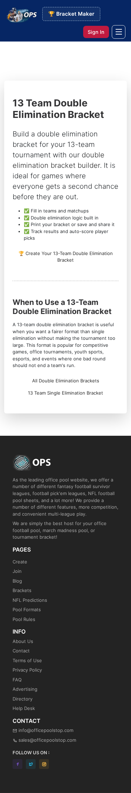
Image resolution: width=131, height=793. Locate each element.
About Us (23, 641)
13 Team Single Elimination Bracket (65, 393)
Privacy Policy (27, 670)
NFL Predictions (30, 600)
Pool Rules (24, 619)
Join (17, 571)
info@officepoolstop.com (46, 730)
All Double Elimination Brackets (65, 380)
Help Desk (24, 708)
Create (20, 561)
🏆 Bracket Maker (71, 13)
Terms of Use (27, 660)
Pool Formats (27, 609)
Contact (21, 650)
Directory (22, 699)
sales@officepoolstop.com (47, 740)
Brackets (22, 590)
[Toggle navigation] (118, 32)
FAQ (17, 679)
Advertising (25, 689)
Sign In (96, 32)
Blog (17, 581)
